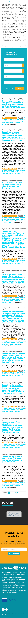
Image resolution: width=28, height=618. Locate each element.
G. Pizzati (16, 119)
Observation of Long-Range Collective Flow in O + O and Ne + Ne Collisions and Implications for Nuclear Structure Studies (13, 104)
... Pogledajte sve (11, 124)
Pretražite (19, 88)
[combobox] (14, 65)
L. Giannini (17, 122)
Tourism (19, 541)
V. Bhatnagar (19, 121)
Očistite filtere (9, 88)
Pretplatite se (14, 553)
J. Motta (22, 119)
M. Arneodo (9, 122)
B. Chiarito (5, 121)
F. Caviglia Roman (12, 221)
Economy (11, 545)
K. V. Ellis (12, 121)
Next (6, 495)
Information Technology (7, 543)
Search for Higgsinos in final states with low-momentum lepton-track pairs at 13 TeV (13, 459)
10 (3, 495)
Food (7, 541)
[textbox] (14, 65)
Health (12, 541)
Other (17, 545)
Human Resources (21, 543)
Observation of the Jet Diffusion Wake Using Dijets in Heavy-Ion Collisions (12, 185)
